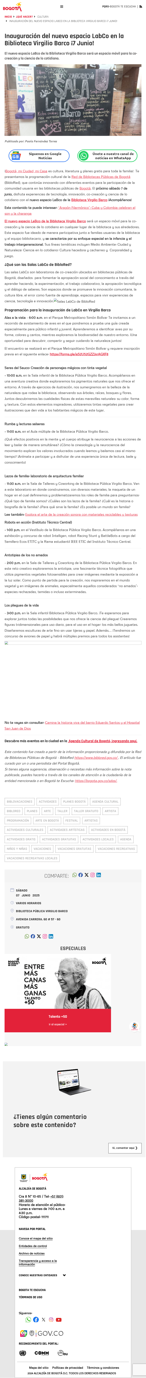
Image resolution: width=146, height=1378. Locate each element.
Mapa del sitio (38, 1367)
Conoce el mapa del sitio (36, 1238)
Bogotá (85, 188)
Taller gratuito (86, 811)
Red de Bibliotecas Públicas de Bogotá (100, 177)
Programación (18, 820)
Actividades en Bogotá (108, 830)
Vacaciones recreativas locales (32, 858)
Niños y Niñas (17, 849)
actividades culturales (25, 830)
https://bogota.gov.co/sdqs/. (96, 781)
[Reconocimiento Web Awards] (62, 1352)
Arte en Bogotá (47, 820)
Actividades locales (98, 839)
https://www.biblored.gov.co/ (96, 757)
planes (32, 811)
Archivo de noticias (32, 1253)
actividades (48, 801)
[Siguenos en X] (43, 1319)
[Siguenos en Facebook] (28, 1319)
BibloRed (13, 811)
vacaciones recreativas (116, 849)
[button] (75, 876)
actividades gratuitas (59, 839)
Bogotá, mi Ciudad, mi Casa (26, 171)
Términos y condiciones (103, 1367)
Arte (47, 811)
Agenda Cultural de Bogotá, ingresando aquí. (102, 741)
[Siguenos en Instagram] (51, 1319)
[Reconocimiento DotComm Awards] (41, 1352)
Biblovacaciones (19, 801)
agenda (125, 839)
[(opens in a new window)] (93, 876)
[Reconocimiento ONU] (22, 1352)
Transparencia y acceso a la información (38, 1262)
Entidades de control (33, 1246)
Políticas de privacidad (67, 1367)
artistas (91, 820)
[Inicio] (12, 6)
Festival (71, 820)
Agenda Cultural (105, 801)
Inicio (8, 17)
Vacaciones (42, 849)
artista (110, 811)
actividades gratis (21, 839)
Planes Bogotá (74, 801)
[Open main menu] (61, 6)
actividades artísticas (67, 830)
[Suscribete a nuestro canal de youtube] (59, 1319)
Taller (62, 811)
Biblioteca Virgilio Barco (89, 200)
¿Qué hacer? (24, 17)
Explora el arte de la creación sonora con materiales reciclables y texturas (81, 514)
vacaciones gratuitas (74, 849)
